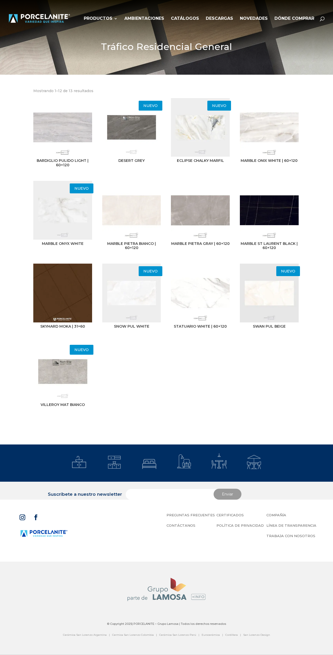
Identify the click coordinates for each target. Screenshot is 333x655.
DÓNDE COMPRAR (294, 19)
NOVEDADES (254, 19)
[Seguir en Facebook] (36, 517)
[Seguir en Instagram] (22, 517)
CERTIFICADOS (230, 515)
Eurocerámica (211, 635)
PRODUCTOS (98, 19)
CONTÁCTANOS (180, 525)
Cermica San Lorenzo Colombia (133, 635)
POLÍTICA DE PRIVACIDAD (240, 525)
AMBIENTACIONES (144, 19)
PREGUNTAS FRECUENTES (190, 515)
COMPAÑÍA (276, 515)
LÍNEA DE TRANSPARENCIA (291, 525)
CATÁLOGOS (185, 19)
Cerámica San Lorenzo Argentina (85, 635)
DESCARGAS (219, 19)
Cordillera (231, 635)
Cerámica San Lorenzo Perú (177, 635)
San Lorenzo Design (256, 635)
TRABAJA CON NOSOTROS (290, 536)
